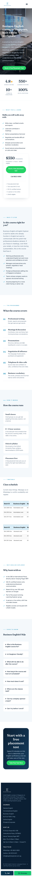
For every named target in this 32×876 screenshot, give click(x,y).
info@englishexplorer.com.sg (12, 856)
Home (4, 14)
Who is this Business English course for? (13, 646)
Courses (9, 14)
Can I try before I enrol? (15, 708)
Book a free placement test (16, 170)
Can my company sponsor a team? (15, 700)
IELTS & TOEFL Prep (9, 816)
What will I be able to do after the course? (14, 663)
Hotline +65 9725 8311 (10, 853)
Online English (7, 819)
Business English (8, 814)
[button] (26, 4)
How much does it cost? (15, 681)
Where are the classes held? (14, 690)
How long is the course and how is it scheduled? (15, 673)
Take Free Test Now (16, 763)
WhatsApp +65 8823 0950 (11, 850)
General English (8, 808)
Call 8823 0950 (16, 176)
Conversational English (10, 811)
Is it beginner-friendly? (15, 654)
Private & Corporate (9, 822)
